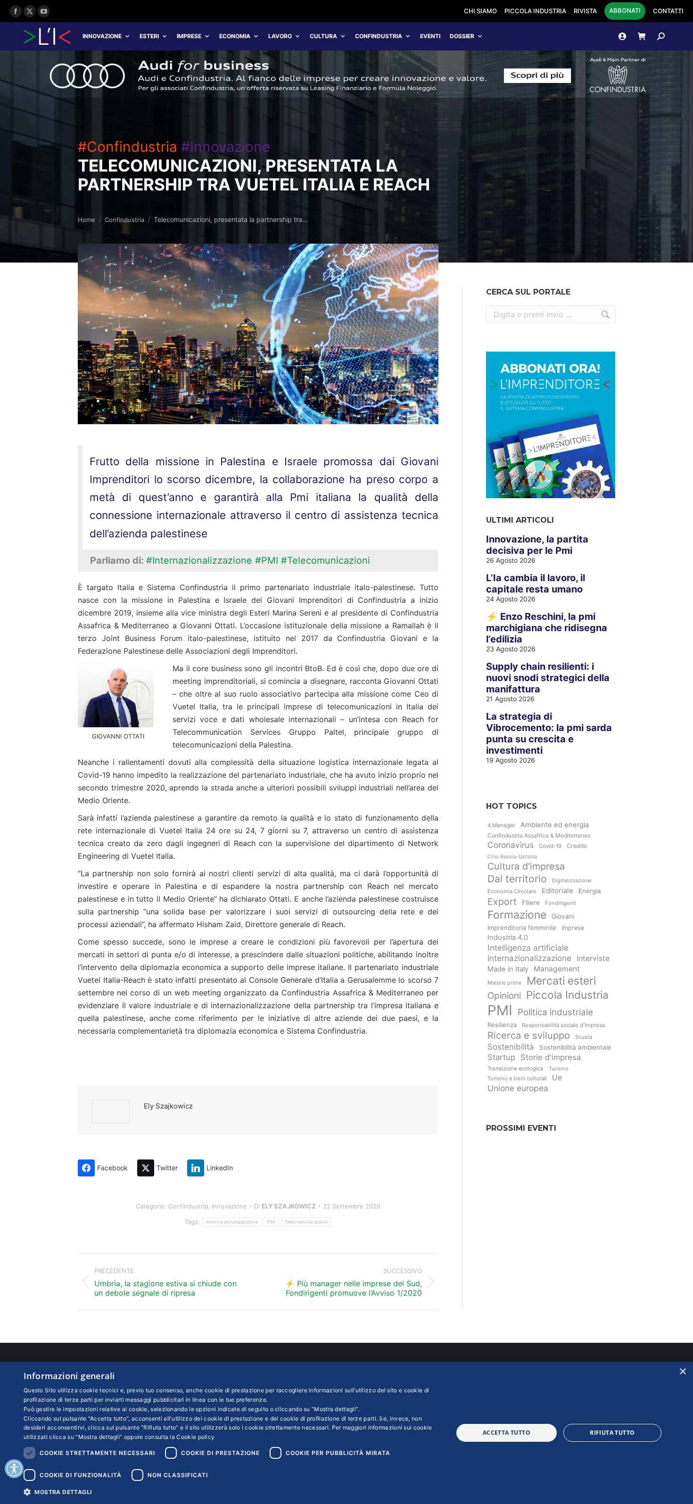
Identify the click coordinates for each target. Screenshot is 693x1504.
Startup (501, 1057)
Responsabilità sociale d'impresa (563, 1025)
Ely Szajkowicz (168, 1105)
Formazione (516, 914)
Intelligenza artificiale (528, 948)
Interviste (593, 958)
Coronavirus (510, 845)
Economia (234, 36)
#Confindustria (127, 146)
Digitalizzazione (571, 880)
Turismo (559, 1068)
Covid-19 (550, 846)
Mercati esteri (561, 980)
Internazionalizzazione (232, 1222)
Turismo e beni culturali (517, 1078)
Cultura (323, 36)
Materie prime (504, 982)
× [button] (682, 1371)
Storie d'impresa (550, 1057)
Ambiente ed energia (554, 825)
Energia (589, 891)
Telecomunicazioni (306, 1222)
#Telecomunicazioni (325, 560)
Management (557, 968)
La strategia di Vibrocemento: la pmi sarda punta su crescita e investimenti (549, 733)
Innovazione (102, 36)
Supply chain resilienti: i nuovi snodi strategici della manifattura (548, 678)
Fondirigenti (560, 903)
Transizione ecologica (515, 1068)
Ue (557, 1077)
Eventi (430, 36)
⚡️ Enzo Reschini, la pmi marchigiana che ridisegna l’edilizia (546, 628)
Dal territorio (517, 879)
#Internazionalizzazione (199, 560)
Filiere (531, 902)
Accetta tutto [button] (506, 1433)
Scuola (583, 1037)
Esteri (149, 36)
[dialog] (346, 1433)
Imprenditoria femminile (521, 927)
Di (285, 1206)
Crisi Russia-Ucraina (512, 857)
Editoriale (557, 891)
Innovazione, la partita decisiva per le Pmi (537, 545)
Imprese (189, 36)
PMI (271, 1222)
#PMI (266, 560)
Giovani (563, 916)
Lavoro (280, 36)
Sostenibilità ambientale (575, 1047)
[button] (232, 1491)
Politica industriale (555, 1012)
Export (502, 901)
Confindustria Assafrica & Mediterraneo (539, 835)
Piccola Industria (567, 994)
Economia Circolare (511, 891)
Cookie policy (195, 1436)
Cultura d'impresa (526, 866)
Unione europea (517, 1088)
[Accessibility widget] (14, 1468)
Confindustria (378, 36)
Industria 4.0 (507, 937)
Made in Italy (507, 969)
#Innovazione (225, 146)
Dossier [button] (462, 36)
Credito (577, 845)
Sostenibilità (510, 1047)
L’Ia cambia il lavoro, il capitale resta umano (535, 583)
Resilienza (502, 1024)
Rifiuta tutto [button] (612, 1433)
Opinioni (504, 995)
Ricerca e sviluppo (528, 1035)
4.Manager (501, 825)
